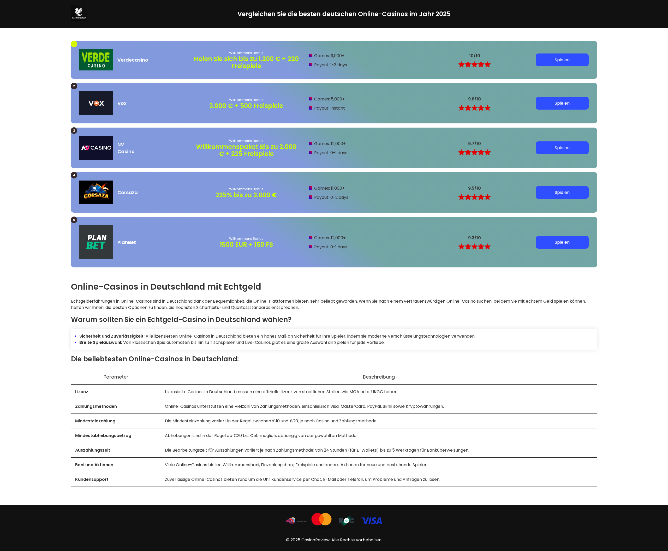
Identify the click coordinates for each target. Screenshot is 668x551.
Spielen (562, 60)
